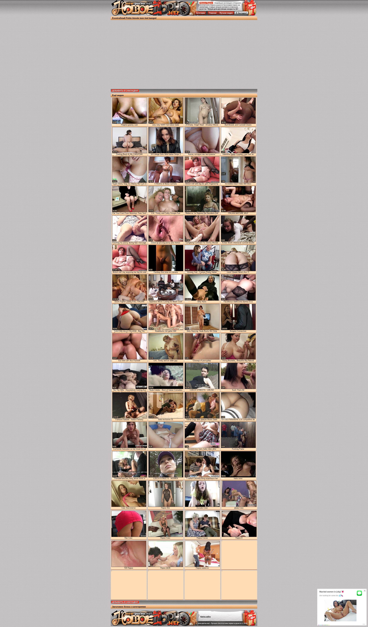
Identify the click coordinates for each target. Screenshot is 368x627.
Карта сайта (205, 617)
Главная (212, 13)
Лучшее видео (226, 13)
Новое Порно (206, 3)
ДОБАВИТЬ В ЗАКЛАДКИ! (125, 91)
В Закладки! (241, 13)
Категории (200, 13)
